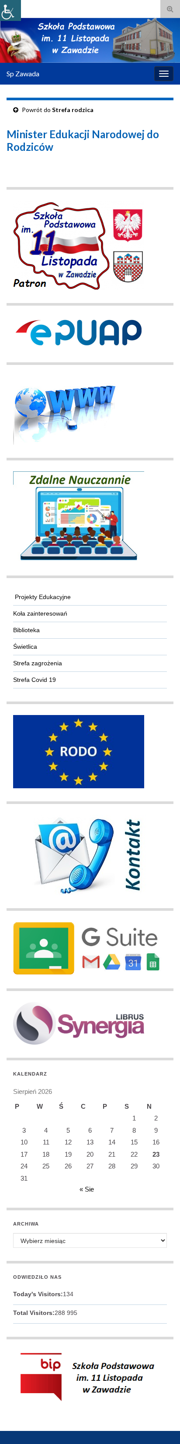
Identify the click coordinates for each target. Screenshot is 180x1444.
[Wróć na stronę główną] (90, 40)
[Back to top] (160, 1424)
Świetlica (25, 646)
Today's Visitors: (38, 1294)
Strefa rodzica (72, 109)
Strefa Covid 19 (34, 679)
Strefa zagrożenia (37, 663)
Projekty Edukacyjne (42, 596)
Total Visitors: (34, 1312)
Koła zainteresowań (40, 613)
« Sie (87, 1189)
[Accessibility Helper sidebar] (10, 10)
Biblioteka (26, 630)
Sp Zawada (23, 73)
